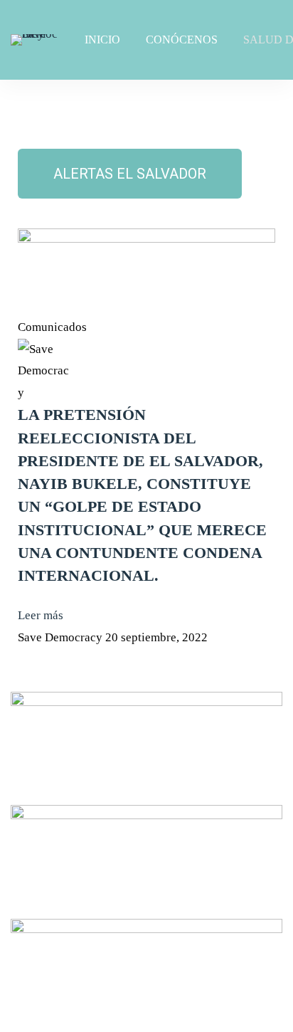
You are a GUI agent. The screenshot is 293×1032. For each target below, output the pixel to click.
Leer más (40, 615)
